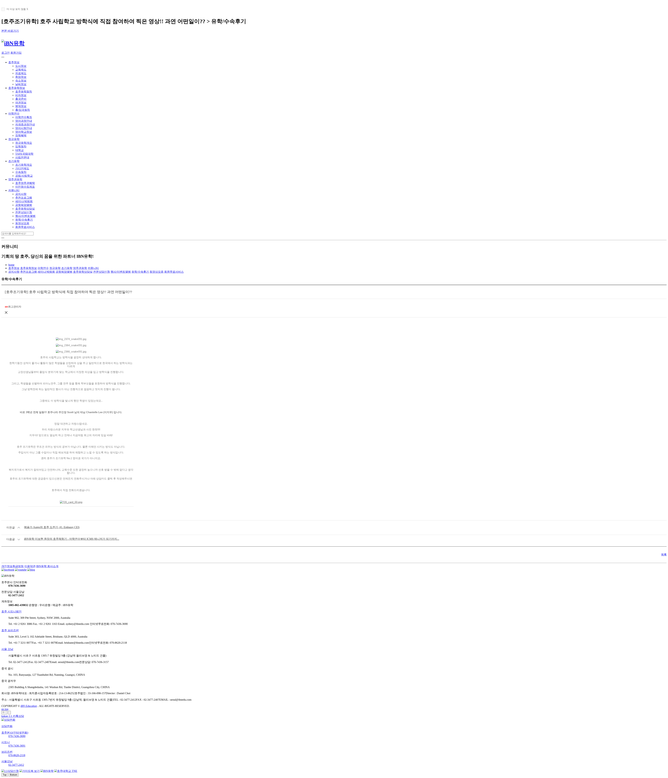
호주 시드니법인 (11, 611)
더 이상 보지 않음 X (17, 9)
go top (4, 709)
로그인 (5, 52)
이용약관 (29, 566)
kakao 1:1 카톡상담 (12, 716)
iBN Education (29, 705)
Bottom (13, 774)
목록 (664, 554)
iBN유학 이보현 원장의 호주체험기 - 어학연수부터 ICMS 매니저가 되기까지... (71, 538)
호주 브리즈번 (10, 630)
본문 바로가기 (10, 30)
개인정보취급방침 (12, 566)
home (11, 264)
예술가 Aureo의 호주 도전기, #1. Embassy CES (51, 527)
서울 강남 (7, 649)
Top (4, 774)
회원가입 (16, 52)
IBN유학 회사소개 (47, 566)
